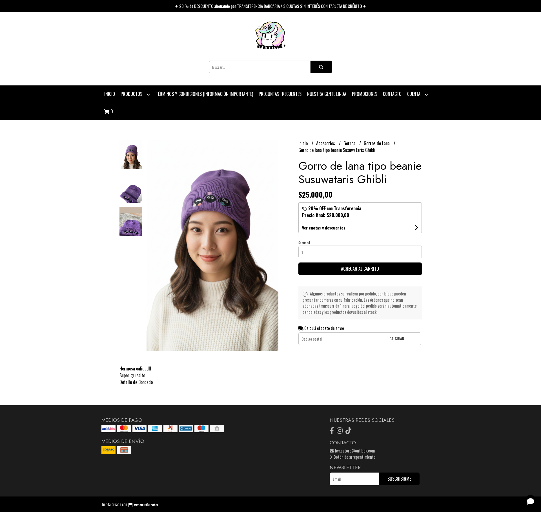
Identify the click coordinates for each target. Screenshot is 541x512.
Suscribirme (399, 478)
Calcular (396, 338)
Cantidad (304, 242)
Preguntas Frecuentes (280, 94)
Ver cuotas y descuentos (323, 228)
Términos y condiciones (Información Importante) (204, 94)
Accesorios (326, 143)
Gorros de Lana (377, 143)
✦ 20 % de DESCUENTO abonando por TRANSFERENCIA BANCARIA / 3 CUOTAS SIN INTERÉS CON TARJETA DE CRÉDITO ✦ (270, 6)
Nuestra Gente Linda (326, 94)
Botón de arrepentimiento (354, 457)
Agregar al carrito (360, 268)
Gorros (349, 143)
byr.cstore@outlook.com (354, 451)
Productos (132, 94)
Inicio (109, 94)
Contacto (392, 94)
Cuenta (414, 94)
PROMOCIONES (364, 94)
